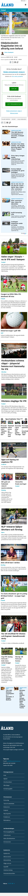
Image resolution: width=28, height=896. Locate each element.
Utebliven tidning (8, 870)
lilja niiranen (21, 119)
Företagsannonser (8, 772)
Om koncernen (7, 842)
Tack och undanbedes (9, 803)
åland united (6, 119)
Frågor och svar (7, 863)
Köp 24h (14, 88)
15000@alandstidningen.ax (13, 761)
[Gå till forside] (7, 4)
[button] (2, 419)
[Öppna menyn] (25, 4)
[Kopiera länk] (17, 62)
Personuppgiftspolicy (9, 832)
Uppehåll (6, 867)
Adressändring (7, 860)
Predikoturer (7, 817)
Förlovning (6, 800)
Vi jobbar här (7, 853)
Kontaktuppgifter (8, 789)
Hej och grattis (7, 814)
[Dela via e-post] (15, 62)
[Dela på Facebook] (10, 62)
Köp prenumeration (14, 104)
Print (5, 775)
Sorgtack (6, 810)
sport (14, 119)
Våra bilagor (7, 785)
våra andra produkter (17, 76)
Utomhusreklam (8, 782)
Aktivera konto (14, 113)
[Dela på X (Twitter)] (13, 62)
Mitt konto (23, 1)
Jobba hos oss (7, 835)
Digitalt (5, 779)
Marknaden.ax (7, 820)
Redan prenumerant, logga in (14, 72)
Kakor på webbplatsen (9, 838)
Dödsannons (7, 807)
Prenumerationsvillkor (9, 873)
